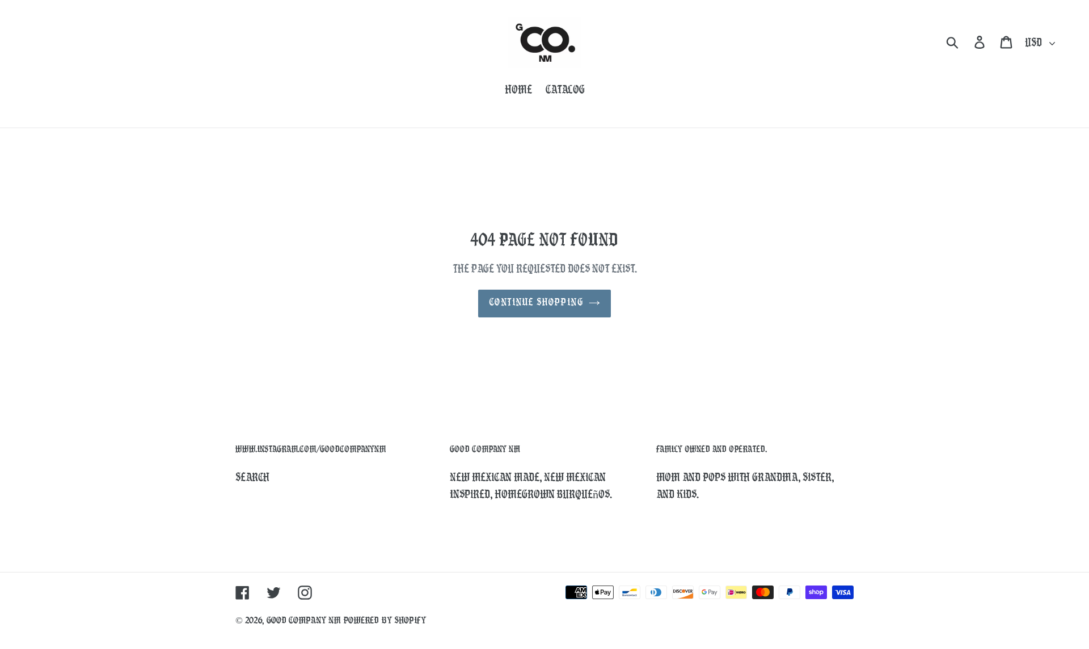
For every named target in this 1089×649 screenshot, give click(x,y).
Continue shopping (536, 303)
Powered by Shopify (384, 621)
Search (252, 478)
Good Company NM (304, 621)
